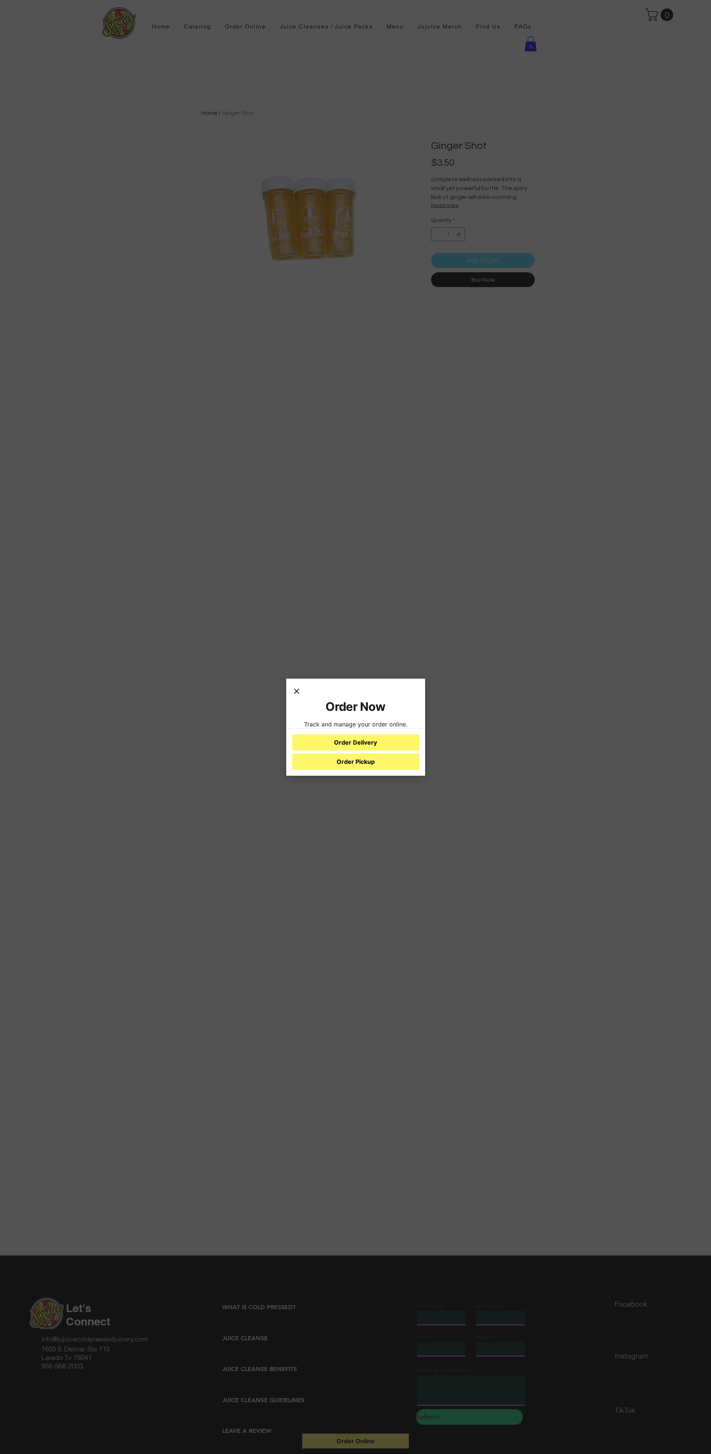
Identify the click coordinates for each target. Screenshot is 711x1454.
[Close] (296, 692)
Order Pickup (356, 761)
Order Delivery (355, 742)
